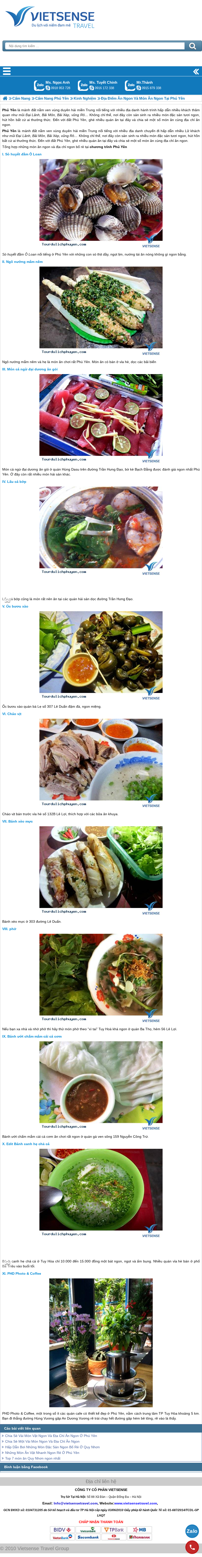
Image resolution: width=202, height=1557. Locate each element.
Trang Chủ (62, 16)
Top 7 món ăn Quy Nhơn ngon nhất (32, 1458)
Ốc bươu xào (17, 606)
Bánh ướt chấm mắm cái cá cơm (34, 1036)
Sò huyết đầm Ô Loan (23, 154)
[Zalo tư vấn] (192, 1531)
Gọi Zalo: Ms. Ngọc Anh (39, 85)
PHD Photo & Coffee (24, 1273)
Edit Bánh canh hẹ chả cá (28, 1144)
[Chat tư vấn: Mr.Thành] (138, 87)
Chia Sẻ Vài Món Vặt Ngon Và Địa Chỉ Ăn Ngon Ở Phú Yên (51, 1436)
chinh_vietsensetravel (91, 87)
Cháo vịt (14, 714)
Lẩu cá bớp (16, 482)
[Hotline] (192, 1547)
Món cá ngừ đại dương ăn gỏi (32, 369)
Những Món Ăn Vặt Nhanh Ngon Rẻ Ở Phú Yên (42, 1453)
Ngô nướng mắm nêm (24, 262)
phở (12, 929)
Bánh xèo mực (20, 821)
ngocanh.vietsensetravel (47, 87)
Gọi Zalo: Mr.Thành (130, 85)
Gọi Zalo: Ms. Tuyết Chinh (83, 85)
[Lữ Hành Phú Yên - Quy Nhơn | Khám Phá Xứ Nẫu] (5, 98)
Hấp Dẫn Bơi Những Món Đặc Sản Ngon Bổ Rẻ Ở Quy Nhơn (52, 1447)
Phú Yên (9, 131)
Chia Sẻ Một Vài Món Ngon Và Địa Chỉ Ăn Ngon (42, 1441)
